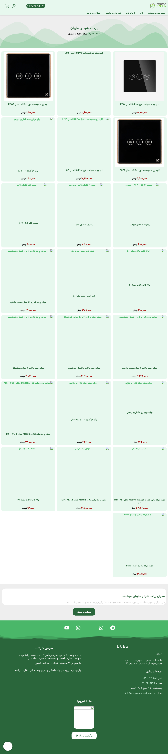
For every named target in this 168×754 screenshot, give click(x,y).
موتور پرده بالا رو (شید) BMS (139, 566)
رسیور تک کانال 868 (28, 223)
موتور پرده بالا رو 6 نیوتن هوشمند (28, 368)
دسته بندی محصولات (156, 13)
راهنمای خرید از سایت (35, 5)
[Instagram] (78, 627)
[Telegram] (112, 627)
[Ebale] (89, 627)
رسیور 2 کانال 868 (84, 225)
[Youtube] (66, 627)
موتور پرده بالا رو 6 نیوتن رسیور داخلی (139, 368)
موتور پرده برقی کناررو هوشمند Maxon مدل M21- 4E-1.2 (139, 501)
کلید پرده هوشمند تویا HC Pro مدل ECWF (28, 104)
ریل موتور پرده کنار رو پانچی (140, 412)
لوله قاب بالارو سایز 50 (139, 285)
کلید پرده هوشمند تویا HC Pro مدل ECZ (84, 53)
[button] (84, 612)
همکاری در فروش (93, 13)
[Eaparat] (55, 627)
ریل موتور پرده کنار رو (28, 170)
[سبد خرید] (7, 5)
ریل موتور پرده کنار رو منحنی (84, 419)
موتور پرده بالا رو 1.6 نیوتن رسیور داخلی (28, 302)
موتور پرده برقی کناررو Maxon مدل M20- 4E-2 (28, 434)
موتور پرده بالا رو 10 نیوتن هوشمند (84, 368)
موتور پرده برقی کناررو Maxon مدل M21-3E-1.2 (84, 500)
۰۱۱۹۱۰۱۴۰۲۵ (148, 678)
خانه (98, 34)
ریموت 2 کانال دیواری (140, 225)
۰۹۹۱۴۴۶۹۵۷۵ (147, 682)
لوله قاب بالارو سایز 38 (28, 500)
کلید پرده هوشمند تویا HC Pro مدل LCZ (84, 170)
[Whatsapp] (101, 627)
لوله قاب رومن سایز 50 (84, 296)
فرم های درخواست (113, 13)
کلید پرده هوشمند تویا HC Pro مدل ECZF (139, 170)
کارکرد (91, 34)
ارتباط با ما (130, 13)
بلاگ (141, 13)
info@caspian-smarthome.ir (140, 693)
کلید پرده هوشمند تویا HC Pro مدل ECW (139, 104)
